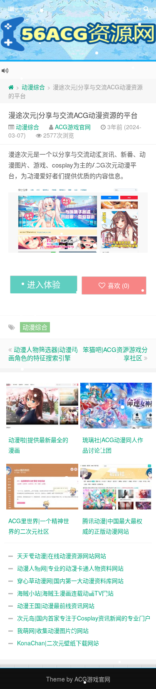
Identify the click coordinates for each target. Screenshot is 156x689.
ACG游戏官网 (73, 127)
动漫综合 (33, 87)
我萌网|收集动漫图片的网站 (53, 630)
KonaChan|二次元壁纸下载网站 (58, 643)
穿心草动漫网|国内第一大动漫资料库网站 (70, 580)
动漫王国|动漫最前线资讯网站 (55, 605)
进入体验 (43, 284)
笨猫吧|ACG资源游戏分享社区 (115, 353)
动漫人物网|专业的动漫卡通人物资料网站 (70, 568)
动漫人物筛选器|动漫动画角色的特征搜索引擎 (43, 353)
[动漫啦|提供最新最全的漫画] (43, 404)
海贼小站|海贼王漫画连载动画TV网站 (65, 593)
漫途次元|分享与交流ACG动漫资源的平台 (73, 115)
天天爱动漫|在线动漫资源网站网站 (61, 555)
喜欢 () (118, 285)
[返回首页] (11, 87)
